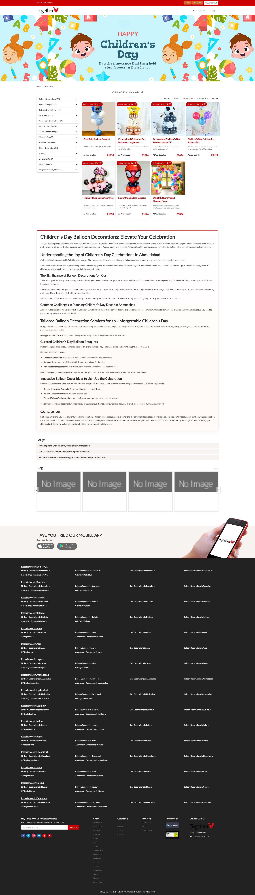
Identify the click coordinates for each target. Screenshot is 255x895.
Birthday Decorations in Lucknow (35, 710)
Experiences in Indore (32, 721)
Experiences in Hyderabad (34, 690)
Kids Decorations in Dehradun (142, 802)
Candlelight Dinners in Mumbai (34, 606)
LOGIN (187, 3)
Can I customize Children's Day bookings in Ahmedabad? (64, 451)
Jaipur (96, 846)
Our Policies (147, 822)
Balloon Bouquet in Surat (85, 771)
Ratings (215, 98)
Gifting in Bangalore (83, 590)
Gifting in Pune (27, 636)
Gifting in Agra (27, 652)
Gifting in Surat (27, 775)
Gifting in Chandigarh (30, 760)
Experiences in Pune (31, 628)
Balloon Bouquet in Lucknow (87, 710)
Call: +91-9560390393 (44, 3)
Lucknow (97, 858)
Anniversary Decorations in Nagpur (90, 791)
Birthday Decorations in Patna (33, 740)
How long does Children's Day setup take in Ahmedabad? (64, 445)
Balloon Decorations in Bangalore (197, 586)
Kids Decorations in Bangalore (142, 586)
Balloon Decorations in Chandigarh (198, 756)
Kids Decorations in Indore (140, 725)
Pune (95, 838)
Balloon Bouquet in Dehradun (87, 802)
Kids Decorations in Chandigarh (142, 756)
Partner (120, 830)
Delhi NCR (97, 822)
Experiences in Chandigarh (34, 751)
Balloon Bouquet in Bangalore (87, 586)
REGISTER (197, 3)
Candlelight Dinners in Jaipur (33, 667)
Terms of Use (147, 830)
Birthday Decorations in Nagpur (34, 787)
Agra (95, 842)
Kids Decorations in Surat (140, 771)
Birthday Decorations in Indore (34, 725)
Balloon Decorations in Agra (195, 648)
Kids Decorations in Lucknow (141, 710)
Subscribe (73, 827)
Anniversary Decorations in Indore (89, 729)
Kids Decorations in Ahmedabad (142, 679)
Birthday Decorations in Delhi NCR (35, 570)
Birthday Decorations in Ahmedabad (36, 679)
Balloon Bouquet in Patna (85, 740)
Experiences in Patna (31, 736)
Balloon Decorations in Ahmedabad (198, 679)
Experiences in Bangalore (34, 582)
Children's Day (48, 86)
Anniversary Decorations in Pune (89, 636)
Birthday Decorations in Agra (33, 648)
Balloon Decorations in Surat (195, 771)
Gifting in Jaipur (82, 667)
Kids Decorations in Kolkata (141, 617)
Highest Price (187, 98)
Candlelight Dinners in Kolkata (33, 621)
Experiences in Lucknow (33, 705)
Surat (95, 874)
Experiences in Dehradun (34, 798)
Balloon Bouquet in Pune (85, 632)
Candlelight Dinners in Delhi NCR (35, 575)
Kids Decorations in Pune (139, 632)
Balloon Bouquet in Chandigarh (88, 756)
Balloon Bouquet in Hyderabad (88, 694)
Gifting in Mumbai (82, 606)
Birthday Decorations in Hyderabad (35, 694)
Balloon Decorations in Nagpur (196, 787)
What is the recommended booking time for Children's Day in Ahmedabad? (72, 457)
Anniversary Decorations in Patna (89, 745)
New (176, 98)
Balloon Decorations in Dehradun (197, 802)
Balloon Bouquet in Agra (85, 648)
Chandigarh (98, 870)
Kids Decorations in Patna (140, 740)
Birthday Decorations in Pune (33, 632)
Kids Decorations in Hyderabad (142, 694)
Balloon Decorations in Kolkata (196, 617)
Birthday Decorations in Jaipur (33, 663)
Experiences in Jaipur (32, 659)
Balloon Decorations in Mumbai (197, 601)
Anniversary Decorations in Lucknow (90, 714)
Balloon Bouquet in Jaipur (86, 663)
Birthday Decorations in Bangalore (35, 586)
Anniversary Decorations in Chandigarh (91, 760)
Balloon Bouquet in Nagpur (86, 787)
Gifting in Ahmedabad (30, 683)
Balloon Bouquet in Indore (86, 725)
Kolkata (96, 834)
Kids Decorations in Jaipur (140, 663)
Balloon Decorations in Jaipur (196, 663)
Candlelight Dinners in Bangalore (34, 590)
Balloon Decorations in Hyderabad (198, 694)
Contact (120, 834)
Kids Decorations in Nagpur (140, 787)
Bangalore (97, 826)
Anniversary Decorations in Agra (88, 652)
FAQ (143, 826)
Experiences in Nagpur (32, 782)
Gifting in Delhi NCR (83, 575)
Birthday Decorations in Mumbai (34, 601)
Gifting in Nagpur (28, 791)
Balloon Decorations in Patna (196, 740)
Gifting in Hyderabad (84, 698)
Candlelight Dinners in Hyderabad (35, 698)
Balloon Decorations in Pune (195, 632)
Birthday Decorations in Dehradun (35, 802)
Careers (120, 826)
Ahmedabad (98, 850)
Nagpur (96, 878)
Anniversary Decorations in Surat (89, 775)
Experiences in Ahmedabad (35, 674)
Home (39, 86)
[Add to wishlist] (100, 104)
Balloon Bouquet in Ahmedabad (88, 679)
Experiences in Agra (31, 643)
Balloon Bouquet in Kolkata (86, 617)
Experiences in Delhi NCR (34, 566)
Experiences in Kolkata (32, 612)
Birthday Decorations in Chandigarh (36, 756)
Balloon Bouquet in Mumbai (86, 601)
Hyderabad (98, 854)
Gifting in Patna (27, 745)
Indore (96, 862)
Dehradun (97, 882)
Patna (95, 866)
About (120, 822)
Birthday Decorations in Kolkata (34, 617)
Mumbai (96, 830)
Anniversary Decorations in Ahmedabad (91, 683)
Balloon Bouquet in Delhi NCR (87, 570)
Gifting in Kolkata (82, 621)
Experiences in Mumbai (33, 597)
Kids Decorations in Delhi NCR (142, 570)
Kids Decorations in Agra (139, 648)
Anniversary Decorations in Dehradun (91, 806)
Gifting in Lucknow (29, 714)
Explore (201, 10)
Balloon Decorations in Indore (196, 725)
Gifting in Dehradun (29, 806)
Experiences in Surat (31, 767)
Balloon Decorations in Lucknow (197, 710)
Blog (213, 10)
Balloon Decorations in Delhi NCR (198, 570)
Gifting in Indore (28, 729)
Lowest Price (202, 98)
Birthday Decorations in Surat (33, 771)
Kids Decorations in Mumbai (141, 601)
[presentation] (37, 490)
